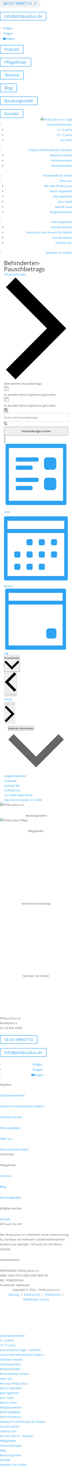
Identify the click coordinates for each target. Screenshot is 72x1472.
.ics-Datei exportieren (18, 795)
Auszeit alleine (62, 237)
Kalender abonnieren (20, 728)
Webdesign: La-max (36, 1299)
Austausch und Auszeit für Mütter (49, 232)
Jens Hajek (65, 202)
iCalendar (10, 781)
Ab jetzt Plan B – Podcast (16, 1436)
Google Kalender (15, 776)
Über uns (66, 181)
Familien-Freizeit (61, 155)
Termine (11, 75)
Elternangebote (61, 222)
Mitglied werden (61, 212)
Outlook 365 (12, 786)
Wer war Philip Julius (58, 186)
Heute (8, 699)
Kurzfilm (66, 140)
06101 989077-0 (18, 1039)
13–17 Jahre (64, 135)
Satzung (14, 1294)
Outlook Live (12, 790)
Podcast (11, 49)
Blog (8, 88)
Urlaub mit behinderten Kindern (50, 150)
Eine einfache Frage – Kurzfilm (20, 1350)
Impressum (53, 1294)
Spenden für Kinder (58, 253)
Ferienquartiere (61, 160)
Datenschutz (32, 1294)
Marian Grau (63, 207)
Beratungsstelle (18, 100)
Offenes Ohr (63, 243)
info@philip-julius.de (23, 16)
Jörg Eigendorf (62, 196)
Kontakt (11, 113)
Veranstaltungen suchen (36, 431)
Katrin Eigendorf (61, 191)
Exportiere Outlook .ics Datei (23, 800)
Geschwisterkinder (59, 124)
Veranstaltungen (15, 274)
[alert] (36, 391)
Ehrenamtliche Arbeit (57, 175)
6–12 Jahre (65, 130)
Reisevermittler (62, 166)
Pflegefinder (15, 62)
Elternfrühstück (61, 227)
